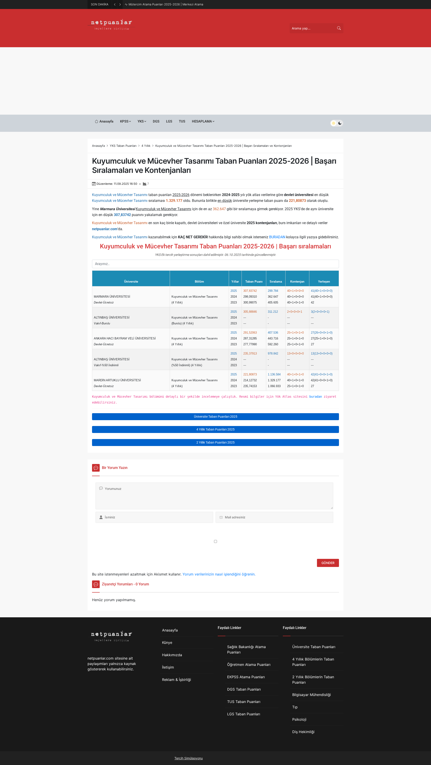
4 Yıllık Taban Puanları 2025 (215, 429)
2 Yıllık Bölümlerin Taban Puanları (313, 680)
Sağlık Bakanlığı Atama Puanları (246, 649)
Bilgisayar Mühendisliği (311, 694)
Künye (167, 642)
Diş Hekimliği (303, 731)
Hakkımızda (172, 655)
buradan (315, 396)
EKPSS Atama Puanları (246, 677)
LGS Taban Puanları (243, 714)
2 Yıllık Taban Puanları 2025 (215, 442)
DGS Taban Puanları (244, 689)
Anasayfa (98, 145)
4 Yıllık (145, 145)
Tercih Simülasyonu (188, 758)
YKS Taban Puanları (123, 145)
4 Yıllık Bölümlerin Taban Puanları (313, 662)
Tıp (295, 707)
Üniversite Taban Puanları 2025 (215, 416)
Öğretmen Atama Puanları (248, 664)
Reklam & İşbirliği (176, 679)
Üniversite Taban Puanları (313, 647)
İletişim (168, 667)
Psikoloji (299, 719)
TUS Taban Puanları (243, 701)
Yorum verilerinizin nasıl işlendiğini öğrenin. (219, 574)
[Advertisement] (215, 80)
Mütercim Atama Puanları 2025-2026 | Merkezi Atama (166, 4)
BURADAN (277, 237)
